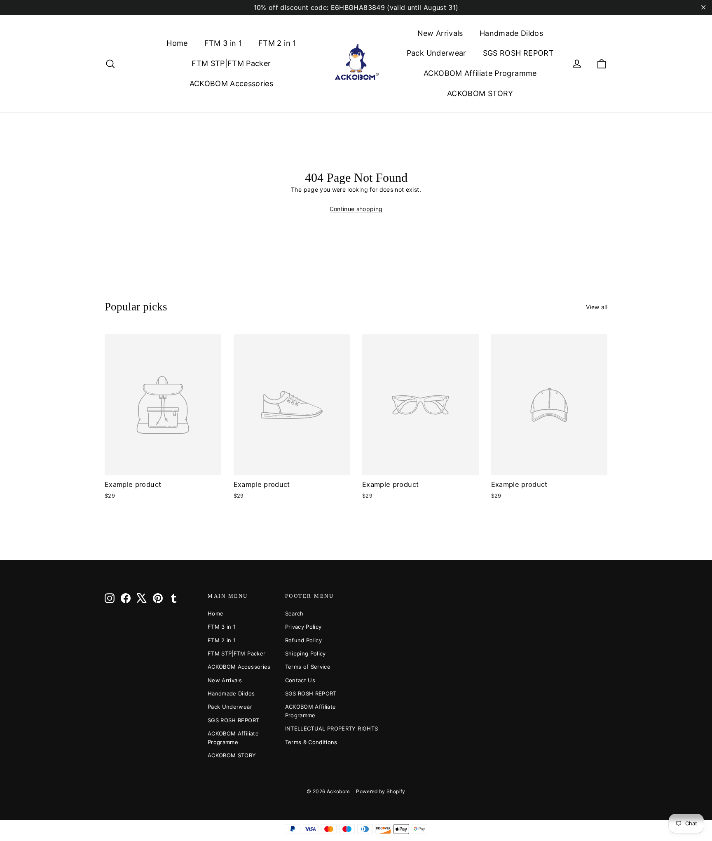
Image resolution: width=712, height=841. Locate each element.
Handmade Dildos (511, 33)
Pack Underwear (436, 53)
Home (176, 43)
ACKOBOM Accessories (232, 83)
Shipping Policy (305, 653)
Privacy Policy (303, 626)
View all (596, 306)
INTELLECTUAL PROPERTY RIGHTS (317, 728)
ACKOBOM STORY (480, 93)
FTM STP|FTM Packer (231, 63)
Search (294, 613)
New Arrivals (440, 33)
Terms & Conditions (311, 742)
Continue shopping (356, 208)
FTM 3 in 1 (223, 43)
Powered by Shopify (380, 791)
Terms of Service (308, 666)
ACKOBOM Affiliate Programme (480, 73)
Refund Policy (303, 640)
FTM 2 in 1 (277, 43)
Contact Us (300, 680)
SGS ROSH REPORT (518, 53)
